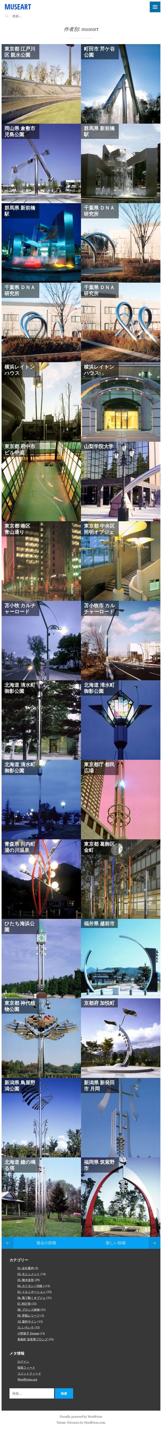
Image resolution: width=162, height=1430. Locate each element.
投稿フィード (26, 1367)
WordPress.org (27, 1379)
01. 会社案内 (25, 1268)
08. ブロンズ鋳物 (28, 1310)
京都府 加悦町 (99, 1002)
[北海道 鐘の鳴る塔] (41, 1197)
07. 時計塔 (24, 1304)
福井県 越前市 (99, 923)
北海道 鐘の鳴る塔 (20, 1164)
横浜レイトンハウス (20, 369)
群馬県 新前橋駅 (99, 131)
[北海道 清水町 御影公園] (41, 720)
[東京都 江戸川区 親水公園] (41, 84)
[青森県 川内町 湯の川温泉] (41, 879)
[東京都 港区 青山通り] (41, 561)
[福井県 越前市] (120, 958)
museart (18, 7)
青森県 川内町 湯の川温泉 (20, 846)
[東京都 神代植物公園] (41, 1038)
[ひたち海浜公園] (41, 958)
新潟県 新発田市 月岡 (99, 1085)
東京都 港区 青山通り (17, 528)
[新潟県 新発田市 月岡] (120, 1117)
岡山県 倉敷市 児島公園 (20, 131)
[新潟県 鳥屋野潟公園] (41, 1117)
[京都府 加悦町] (120, 1038)
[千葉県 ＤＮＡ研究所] (120, 243)
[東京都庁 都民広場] (120, 799)
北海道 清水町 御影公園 (20, 687)
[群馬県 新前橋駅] (120, 163)
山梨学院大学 (99, 446)
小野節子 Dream (28, 1333)
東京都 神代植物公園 (20, 1005)
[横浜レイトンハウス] (41, 402)
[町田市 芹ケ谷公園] (120, 84)
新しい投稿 (116, 1242)
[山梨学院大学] (120, 481)
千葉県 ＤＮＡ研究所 (99, 210)
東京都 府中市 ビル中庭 (20, 449)
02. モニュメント (28, 1274)
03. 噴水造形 (25, 1280)
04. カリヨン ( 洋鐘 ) (30, 1286)
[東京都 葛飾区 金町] (120, 879)
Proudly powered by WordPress (81, 1417)
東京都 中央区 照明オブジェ (99, 528)
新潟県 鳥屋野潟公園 (20, 1085)
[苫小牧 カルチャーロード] (41, 640)
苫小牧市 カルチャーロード (99, 608)
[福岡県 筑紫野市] (120, 1197)
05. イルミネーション (31, 1292)
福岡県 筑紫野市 (99, 1164)
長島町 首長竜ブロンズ (32, 1339)
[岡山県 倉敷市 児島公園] (41, 163)
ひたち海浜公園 (20, 926)
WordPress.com (94, 1422)
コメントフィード (29, 1373)
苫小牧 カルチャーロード (20, 608)
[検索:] (29, 16)
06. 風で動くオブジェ (31, 1298)
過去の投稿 (46, 1242)
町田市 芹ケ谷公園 (99, 51)
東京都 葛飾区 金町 (99, 846)
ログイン (23, 1362)
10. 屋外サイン (27, 1321)
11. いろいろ (25, 1327)
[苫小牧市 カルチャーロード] (120, 640)
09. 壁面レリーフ (28, 1315)
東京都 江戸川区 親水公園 (20, 51)
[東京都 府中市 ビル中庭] (41, 481)
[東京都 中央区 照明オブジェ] (120, 561)
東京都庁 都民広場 (99, 767)
